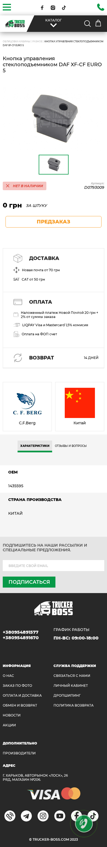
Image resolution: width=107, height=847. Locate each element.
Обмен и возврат (20, 705)
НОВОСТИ (12, 715)
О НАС (8, 676)
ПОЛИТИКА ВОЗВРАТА (74, 705)
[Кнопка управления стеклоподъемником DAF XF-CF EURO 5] (53, 119)
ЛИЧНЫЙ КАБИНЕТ (71, 685)
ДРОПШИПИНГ (67, 695)
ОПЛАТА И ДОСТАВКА (22, 695)
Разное (37, 41)
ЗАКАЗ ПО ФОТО (17, 685)
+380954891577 (20, 632)
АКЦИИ (9, 725)
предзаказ (53, 222)
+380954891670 (21, 637)
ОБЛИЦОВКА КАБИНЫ (16, 41)
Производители (19, 753)
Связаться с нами (72, 676)
